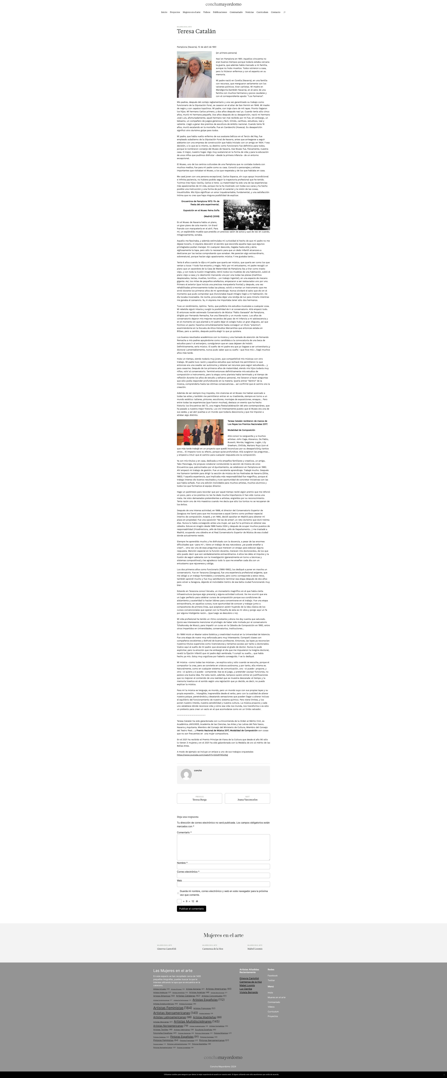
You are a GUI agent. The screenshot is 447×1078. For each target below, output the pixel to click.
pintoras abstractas (186, 1033)
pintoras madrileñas (201, 1044)
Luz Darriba (246, 988)
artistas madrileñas (207, 1017)
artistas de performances (182, 1000)
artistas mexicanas (163, 1022)
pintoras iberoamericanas (214, 1040)
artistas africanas (178, 989)
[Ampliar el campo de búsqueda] (284, 12)
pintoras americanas (204, 1033)
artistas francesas (204, 1008)
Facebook (273, 975)
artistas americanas (219, 989)
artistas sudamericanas (199, 1026)
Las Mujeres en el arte (173, 970)
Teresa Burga (200, 799)
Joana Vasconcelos (247, 799)
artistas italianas (206, 1013)
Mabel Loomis (254, 948)
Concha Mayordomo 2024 (223, 1066)
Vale (281, 1074)
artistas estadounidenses (165, 1004)
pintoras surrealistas (185, 1047)
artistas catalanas (188, 995)
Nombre (182, 862)
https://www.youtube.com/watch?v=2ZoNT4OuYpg (202, 755)
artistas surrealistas (218, 1026)
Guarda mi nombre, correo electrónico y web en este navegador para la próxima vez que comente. (224, 893)
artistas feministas (172, 1008)
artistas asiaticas (199, 992)
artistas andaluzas (162, 992)
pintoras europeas (208, 1037)
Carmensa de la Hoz (212, 948)
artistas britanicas (164, 996)
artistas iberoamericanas (175, 1013)
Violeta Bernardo (249, 992)
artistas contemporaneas (162, 1000)
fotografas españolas (165, 1033)
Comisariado (274, 1002)
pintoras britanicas (223, 1033)
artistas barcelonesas (219, 992)
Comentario (184, 832)
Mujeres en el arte (184, 27)
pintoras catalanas (161, 1037)
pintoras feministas (165, 1040)
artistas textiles (163, 1029)
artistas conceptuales (214, 996)
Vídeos (271, 1006)
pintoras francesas (189, 1040)
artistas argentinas (180, 992)
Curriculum (273, 1011)
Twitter (271, 980)
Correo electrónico (188, 871)
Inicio (270, 992)
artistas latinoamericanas (172, 1017)
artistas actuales (161, 989)
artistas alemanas (195, 989)
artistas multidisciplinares (197, 1021)
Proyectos (273, 1016)
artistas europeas (187, 1004)
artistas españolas (209, 999)
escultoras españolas (205, 1030)
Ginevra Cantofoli (166, 948)
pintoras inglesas (159, 1044)
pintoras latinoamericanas (179, 1044)
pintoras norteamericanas (164, 1047)
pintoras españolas (184, 1036)
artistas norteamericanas (170, 1025)
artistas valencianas (184, 1030)
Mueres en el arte (277, 997)
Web (179, 880)
